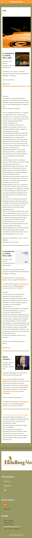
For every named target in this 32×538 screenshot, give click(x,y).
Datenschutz (7, 485)
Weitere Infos (6, 347)
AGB (5, 490)
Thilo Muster (24, 385)
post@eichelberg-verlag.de (11, 526)
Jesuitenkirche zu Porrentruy (11, 391)
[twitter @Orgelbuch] (5, 504)
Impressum (7, 481)
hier (24, 286)
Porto (26, 415)
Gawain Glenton (7, 379)
